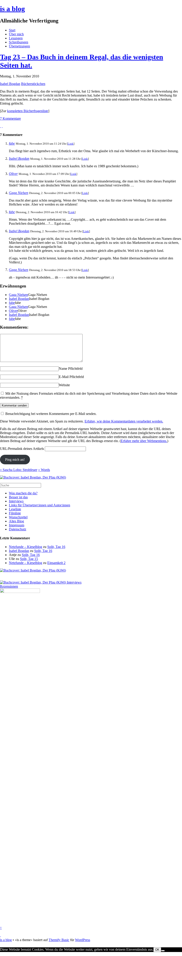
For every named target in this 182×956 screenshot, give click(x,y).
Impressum (16, 525)
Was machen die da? (23, 493)
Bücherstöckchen (33, 84)
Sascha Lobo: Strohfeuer (18, 470)
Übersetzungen (19, 46)
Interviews (16, 501)
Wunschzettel (18, 517)
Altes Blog (16, 521)
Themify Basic (59, 940)
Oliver (13, 174)
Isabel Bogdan (10, 84)
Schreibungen (18, 42)
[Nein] (163, 950)
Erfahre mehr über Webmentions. (144, 441)
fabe (12, 143)
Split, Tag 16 (56, 547)
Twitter (5, 954)
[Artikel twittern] (2, 126)
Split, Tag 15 (29, 559)
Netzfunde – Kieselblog (25, 547)
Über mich (16, 34)
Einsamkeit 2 (56, 563)
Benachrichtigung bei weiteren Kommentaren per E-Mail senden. (51, 414)
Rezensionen (9, 586)
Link (70, 143)
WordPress (82, 940)
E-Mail (64, 377)
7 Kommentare (10, 118)
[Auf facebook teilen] (0, 126)
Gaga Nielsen (18, 193)
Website (64, 385)
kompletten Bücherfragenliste (27, 111)
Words (44, 470)
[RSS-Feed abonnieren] (0, 935)
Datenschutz (17, 529)
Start (12, 30)
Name (63, 368)
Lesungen (16, 38)
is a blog (12, 9)
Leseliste (15, 509)
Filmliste (15, 513)
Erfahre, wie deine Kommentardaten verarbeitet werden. (124, 421)
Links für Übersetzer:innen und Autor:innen (39, 505)
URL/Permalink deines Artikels (22, 449)
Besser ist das (18, 497)
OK (157, 949)
